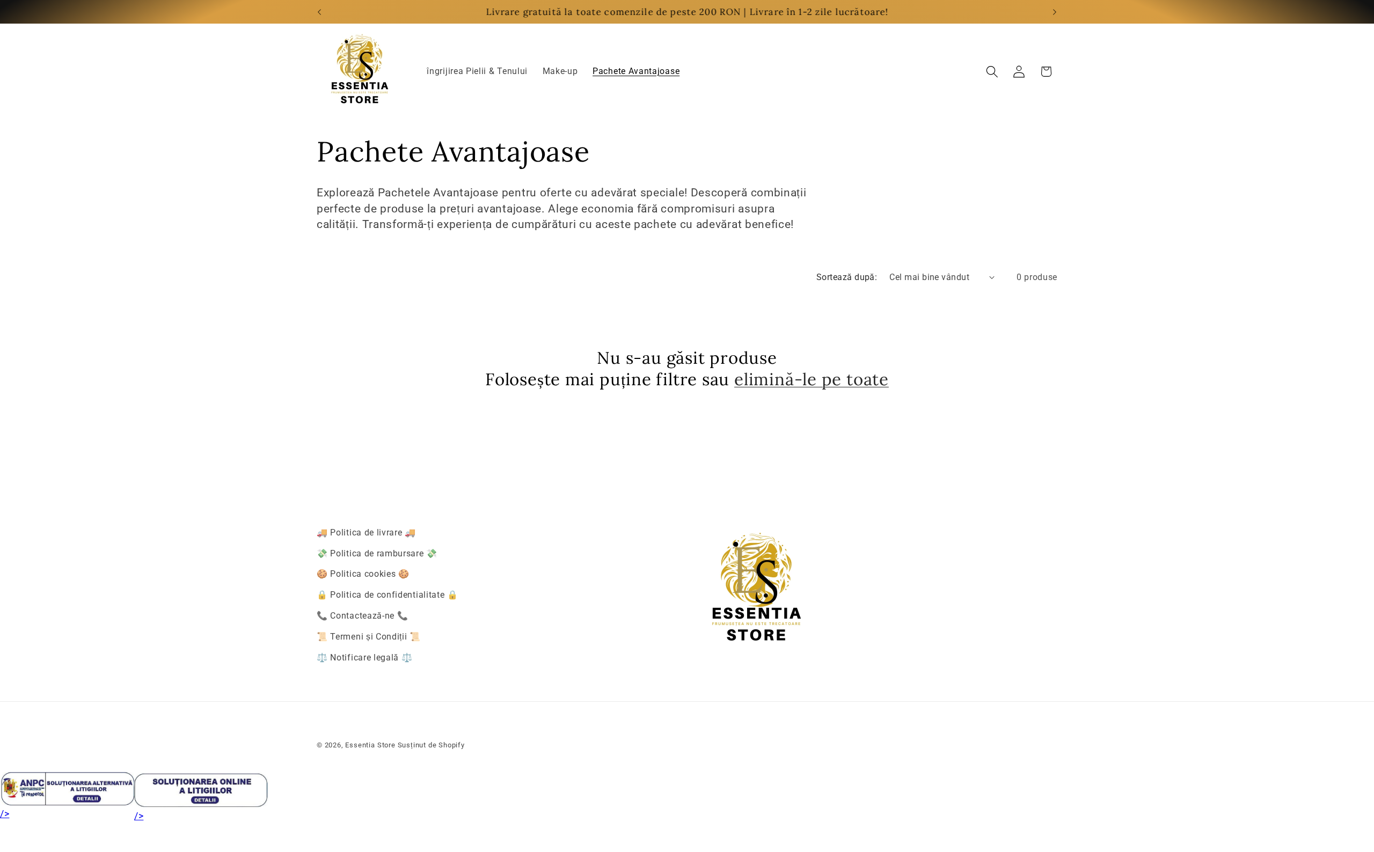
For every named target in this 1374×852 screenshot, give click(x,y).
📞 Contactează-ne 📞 (362, 616)
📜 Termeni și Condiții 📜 (369, 636)
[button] (992, 71)
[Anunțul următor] (1054, 12)
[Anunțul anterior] (319, 12)
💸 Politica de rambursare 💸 (377, 553)
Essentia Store (370, 745)
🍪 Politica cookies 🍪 (363, 574)
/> (4, 813)
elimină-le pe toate (811, 379)
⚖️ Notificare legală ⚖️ (365, 657)
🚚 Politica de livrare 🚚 (366, 532)
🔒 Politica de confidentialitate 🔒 (387, 595)
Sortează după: (846, 277)
